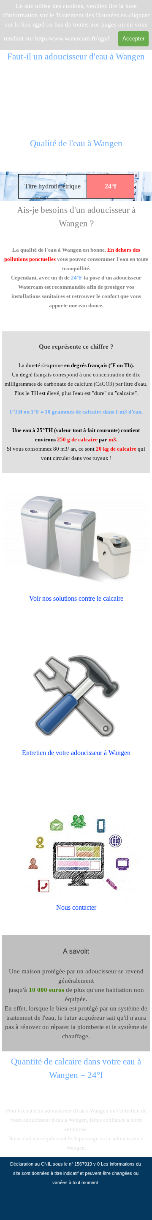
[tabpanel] (76, 148)
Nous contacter (76, 907)
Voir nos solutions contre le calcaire (76, 598)
